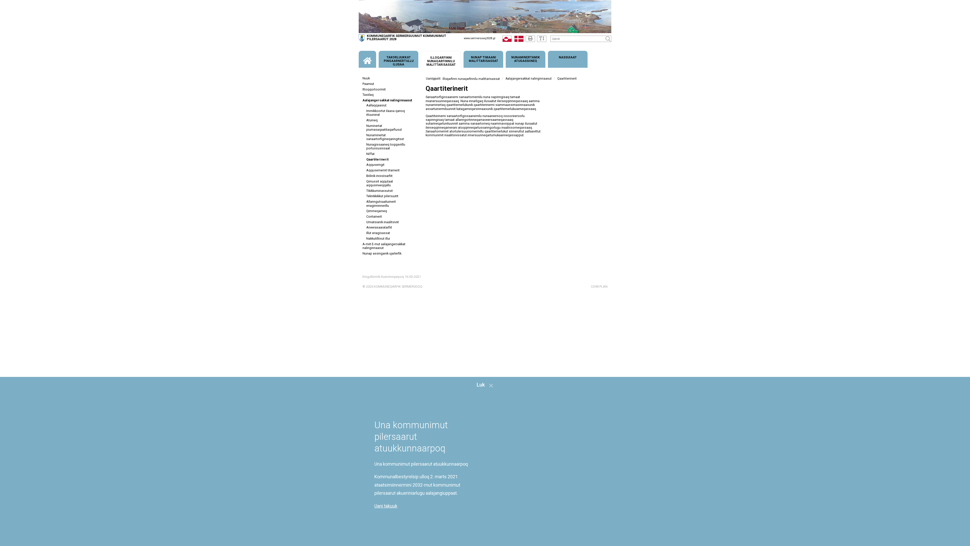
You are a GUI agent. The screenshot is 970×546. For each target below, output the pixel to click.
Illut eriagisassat (378, 233)
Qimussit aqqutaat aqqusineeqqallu (379, 183)
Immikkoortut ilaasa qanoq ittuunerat (385, 113)
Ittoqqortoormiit (374, 89)
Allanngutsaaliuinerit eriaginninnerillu (381, 203)
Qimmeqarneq (376, 211)
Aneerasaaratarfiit (379, 227)
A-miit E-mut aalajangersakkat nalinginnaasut (383, 246)
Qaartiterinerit (377, 159)
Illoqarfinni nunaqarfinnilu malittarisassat (471, 79)
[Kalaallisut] (507, 40)
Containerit (374, 216)
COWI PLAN (599, 286)
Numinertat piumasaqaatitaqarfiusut (384, 127)
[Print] (530, 39)
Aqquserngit (375, 165)
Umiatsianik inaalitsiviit (382, 222)
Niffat (370, 154)
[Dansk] (519, 40)
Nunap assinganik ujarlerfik (381, 253)
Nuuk (366, 78)
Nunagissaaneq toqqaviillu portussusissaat (385, 146)
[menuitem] (367, 59)
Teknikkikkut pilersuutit (382, 196)
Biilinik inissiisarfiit (379, 176)
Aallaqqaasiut (376, 105)
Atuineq (372, 120)
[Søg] (608, 39)
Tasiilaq (368, 95)
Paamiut (368, 84)
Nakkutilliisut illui (378, 238)
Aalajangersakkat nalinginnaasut (387, 100)
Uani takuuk (385, 506)
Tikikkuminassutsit (379, 191)
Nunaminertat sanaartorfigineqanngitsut (385, 137)
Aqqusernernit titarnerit (383, 170)
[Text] (541, 39)
